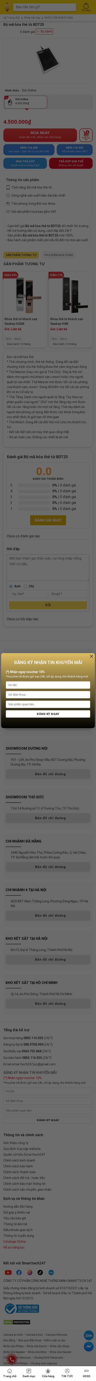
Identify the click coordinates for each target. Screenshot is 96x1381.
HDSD (86, 1376)
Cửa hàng (48, 1376)
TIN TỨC (67, 1376)
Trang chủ (9, 1376)
